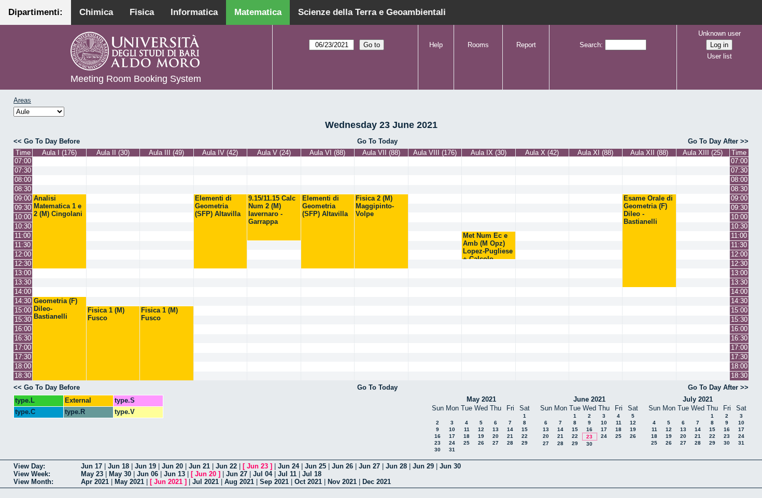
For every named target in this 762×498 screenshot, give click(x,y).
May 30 (120, 474)
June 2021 (589, 399)
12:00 (23, 254)
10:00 (23, 217)
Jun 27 (369, 466)
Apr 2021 (95, 482)
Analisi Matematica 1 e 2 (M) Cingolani (58, 206)
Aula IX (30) (488, 152)
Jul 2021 (205, 482)
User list (719, 56)
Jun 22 (226, 466)
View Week (30, 474)
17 (452, 436)
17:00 (23, 347)
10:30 (23, 226)
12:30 (23, 263)
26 (481, 443)
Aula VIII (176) (435, 152)
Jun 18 (118, 466)
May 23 (92, 474)
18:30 (23, 375)
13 (495, 429)
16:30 (23, 338)
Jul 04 (262, 474)
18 (466, 436)
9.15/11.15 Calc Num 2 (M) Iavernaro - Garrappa (271, 209)
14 (510, 429)
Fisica (142, 12)
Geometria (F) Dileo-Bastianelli (55, 308)
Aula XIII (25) (703, 152)
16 (437, 436)
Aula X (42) (542, 152)
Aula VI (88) (327, 152)
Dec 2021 (376, 482)
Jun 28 (396, 466)
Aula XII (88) (649, 152)
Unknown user (719, 33)
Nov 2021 (342, 482)
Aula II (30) (113, 152)
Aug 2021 (239, 482)
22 (524, 436)
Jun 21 (199, 466)
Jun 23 (257, 466)
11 (467, 429)
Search (590, 45)
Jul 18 (311, 474)
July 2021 (698, 399)
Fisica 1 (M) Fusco (106, 314)
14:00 (23, 291)
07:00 (23, 161)
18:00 (23, 366)
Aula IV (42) (220, 152)
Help (436, 45)
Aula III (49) (166, 152)
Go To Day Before (52, 141)
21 (510, 436)
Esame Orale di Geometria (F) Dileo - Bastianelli (648, 209)
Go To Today (377, 141)
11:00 (23, 235)
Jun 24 (288, 466)
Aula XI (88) (595, 152)
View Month (32, 482)
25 (466, 443)
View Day (28, 466)
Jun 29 (423, 466)
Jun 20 (172, 466)
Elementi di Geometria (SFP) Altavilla (218, 206)
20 (495, 436)
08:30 (23, 189)
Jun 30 (450, 466)
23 (437, 443)
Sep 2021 (274, 482)
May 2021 (481, 399)
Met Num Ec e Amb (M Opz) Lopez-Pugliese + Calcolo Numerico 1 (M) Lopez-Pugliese (488, 255)
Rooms (478, 45)
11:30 (23, 245)
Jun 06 (147, 474)
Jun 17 (91, 466)
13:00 (23, 273)
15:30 (23, 319)
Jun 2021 (168, 482)
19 (481, 436)
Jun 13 (174, 474)
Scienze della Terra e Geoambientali (372, 12)
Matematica (257, 12)
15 (524, 429)
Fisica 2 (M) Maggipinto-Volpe (375, 206)
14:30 (23, 301)
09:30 (23, 207)
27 (495, 443)
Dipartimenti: (35, 12)
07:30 (23, 170)
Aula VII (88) (381, 152)
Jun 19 (145, 466)
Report (526, 45)
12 (481, 429)
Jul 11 (287, 474)
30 (437, 449)
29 (524, 443)
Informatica (194, 12)
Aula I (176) (59, 152)
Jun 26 (342, 466)
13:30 (23, 282)
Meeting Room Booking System (135, 79)
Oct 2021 (308, 482)
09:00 (23, 198)
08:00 (23, 179)
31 (452, 449)
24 (452, 443)
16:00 (23, 329)
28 (510, 443)
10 (452, 429)
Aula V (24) (274, 152)
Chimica (96, 12)
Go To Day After (713, 141)
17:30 (23, 357)
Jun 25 (315, 466)
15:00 (23, 310)
